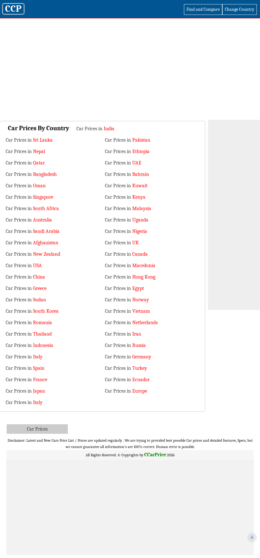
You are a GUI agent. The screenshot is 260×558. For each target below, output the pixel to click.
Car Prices (37, 429)
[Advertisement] (130, 72)
